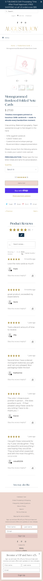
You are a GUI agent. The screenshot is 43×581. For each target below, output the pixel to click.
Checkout (28, 16)
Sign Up (21, 536)
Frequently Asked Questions (21, 503)
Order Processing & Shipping (21, 500)
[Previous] (17, 80)
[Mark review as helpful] (32, 275)
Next (35, 211)
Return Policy (21, 506)
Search (21, 509)
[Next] (25, 80)
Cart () (21, 16)
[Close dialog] (39, 553)
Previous (9, 211)
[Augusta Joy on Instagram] (25, 22)
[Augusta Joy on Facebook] (17, 22)
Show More (12, 456)
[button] (32, 229)
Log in (13, 16)
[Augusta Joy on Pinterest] (21, 22)
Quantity (8, 165)
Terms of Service (21, 512)
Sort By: (22, 253)
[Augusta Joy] (21, 29)
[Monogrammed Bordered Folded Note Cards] (21, 65)
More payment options (21, 196)
